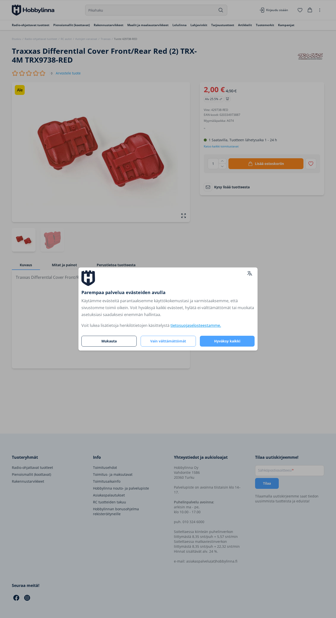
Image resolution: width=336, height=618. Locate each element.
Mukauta (109, 341)
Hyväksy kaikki (227, 341)
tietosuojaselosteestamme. (195, 325)
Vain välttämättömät (168, 341)
